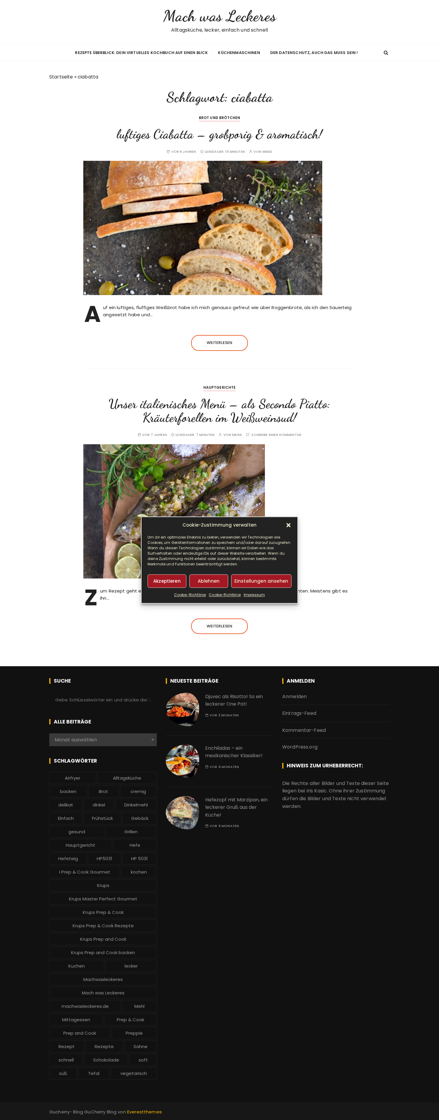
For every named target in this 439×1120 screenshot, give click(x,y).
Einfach (66, 818)
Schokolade (106, 1060)
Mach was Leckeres (219, 16)
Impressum (254, 594)
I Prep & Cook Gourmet (84, 872)
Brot (103, 791)
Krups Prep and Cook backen (103, 952)
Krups (103, 885)
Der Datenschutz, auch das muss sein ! (314, 52)
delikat (65, 805)
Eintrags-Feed (299, 713)
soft (143, 1060)
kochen (139, 872)
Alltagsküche (127, 778)
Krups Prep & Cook (103, 912)
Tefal (93, 1073)
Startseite (61, 76)
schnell (66, 1060)
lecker (131, 966)
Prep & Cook (130, 1019)
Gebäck (139, 818)
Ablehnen (209, 581)
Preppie (134, 1033)
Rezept (67, 1046)
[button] (288, 525)
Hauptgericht (80, 845)
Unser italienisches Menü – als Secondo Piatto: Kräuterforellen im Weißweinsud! (219, 410)
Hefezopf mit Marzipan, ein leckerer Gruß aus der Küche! (236, 807)
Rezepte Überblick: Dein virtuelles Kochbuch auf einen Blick (141, 52)
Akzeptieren (167, 581)
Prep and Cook (79, 1033)
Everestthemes (144, 1112)
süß (63, 1073)
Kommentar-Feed (304, 730)
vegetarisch (133, 1073)
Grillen (131, 832)
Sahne (140, 1046)
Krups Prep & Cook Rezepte (103, 925)
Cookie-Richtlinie (190, 594)
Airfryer (72, 778)
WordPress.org (299, 746)
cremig (138, 791)
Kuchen (76, 966)
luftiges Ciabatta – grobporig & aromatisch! (219, 134)
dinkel (99, 805)
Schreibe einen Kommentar (276, 434)
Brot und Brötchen (219, 117)
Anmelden (294, 696)
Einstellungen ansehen (261, 581)
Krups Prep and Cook (103, 939)
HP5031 (104, 858)
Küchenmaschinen (239, 52)
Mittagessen (76, 1019)
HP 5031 (139, 858)
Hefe (135, 845)
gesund (76, 832)
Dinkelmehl (136, 805)
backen (68, 791)
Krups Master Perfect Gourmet (103, 899)
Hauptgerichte (219, 387)
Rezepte (104, 1046)
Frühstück (102, 818)
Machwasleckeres (103, 979)
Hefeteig (68, 858)
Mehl (139, 1006)
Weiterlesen (220, 342)
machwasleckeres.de (85, 1006)
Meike (267, 151)
